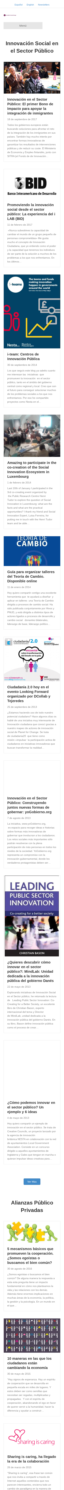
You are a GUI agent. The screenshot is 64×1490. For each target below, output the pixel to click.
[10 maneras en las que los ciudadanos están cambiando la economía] (32, 1335)
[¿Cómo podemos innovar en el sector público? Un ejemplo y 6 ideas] (32, 1068)
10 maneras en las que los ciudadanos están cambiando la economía (29, 1363)
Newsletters (43, 5)
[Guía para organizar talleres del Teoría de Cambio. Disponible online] (32, 551)
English (30, 5)
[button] (32, 1182)
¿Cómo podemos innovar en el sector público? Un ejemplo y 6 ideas (31, 1107)
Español (19, 5)
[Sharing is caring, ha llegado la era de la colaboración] (32, 1437)
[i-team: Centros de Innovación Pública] (32, 311)
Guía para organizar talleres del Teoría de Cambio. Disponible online (31, 576)
